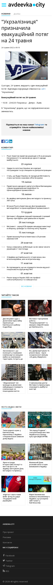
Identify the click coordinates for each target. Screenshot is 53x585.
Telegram (39, 124)
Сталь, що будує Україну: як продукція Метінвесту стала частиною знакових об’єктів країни (28, 177)
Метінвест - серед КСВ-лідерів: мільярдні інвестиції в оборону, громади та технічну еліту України (29, 227)
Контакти (7, 542)
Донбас (17, 14)
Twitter (9, 560)
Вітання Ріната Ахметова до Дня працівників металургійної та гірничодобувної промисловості (28, 207)
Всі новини (26, 286)
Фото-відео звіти (11, 406)
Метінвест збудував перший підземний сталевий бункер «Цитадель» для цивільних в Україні (28, 217)
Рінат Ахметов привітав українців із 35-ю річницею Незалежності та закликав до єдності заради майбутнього (29, 158)
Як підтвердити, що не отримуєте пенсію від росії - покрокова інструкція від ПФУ (28, 268)
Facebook (10, 555)
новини (5, 13)
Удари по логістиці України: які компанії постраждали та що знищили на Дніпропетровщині (29, 169)
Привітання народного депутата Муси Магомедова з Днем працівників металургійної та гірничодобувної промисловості (29, 188)
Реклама (7, 537)
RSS (7, 571)
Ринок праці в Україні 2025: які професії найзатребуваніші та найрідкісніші (23, 279)
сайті (43, 89)
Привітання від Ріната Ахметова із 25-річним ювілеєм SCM (26, 238)
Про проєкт (8, 532)
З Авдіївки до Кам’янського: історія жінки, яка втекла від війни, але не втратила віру (26, 258)
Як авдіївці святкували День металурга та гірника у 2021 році (29, 199)
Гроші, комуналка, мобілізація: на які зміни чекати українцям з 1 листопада (28, 248)
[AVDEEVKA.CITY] (26, 4)
